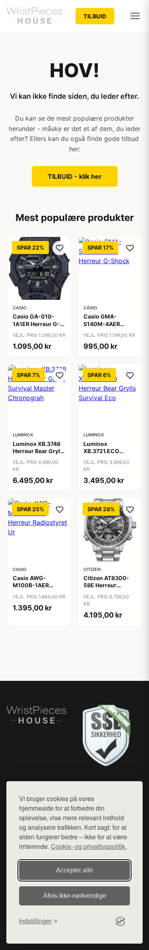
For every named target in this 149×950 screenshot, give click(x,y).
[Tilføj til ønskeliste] (59, 248)
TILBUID (94, 16)
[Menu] (135, 16)
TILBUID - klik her (75, 176)
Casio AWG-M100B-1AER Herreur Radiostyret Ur (32, 589)
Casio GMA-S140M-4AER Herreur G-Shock (106, 323)
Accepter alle (74, 870)
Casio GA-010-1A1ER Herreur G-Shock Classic (36, 323)
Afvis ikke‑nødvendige (74, 895)
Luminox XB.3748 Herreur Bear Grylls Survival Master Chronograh (39, 454)
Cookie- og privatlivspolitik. (89, 846)
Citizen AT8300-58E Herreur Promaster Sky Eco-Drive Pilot (106, 589)
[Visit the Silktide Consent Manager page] (120, 921)
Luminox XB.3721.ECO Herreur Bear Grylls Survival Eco (109, 454)
